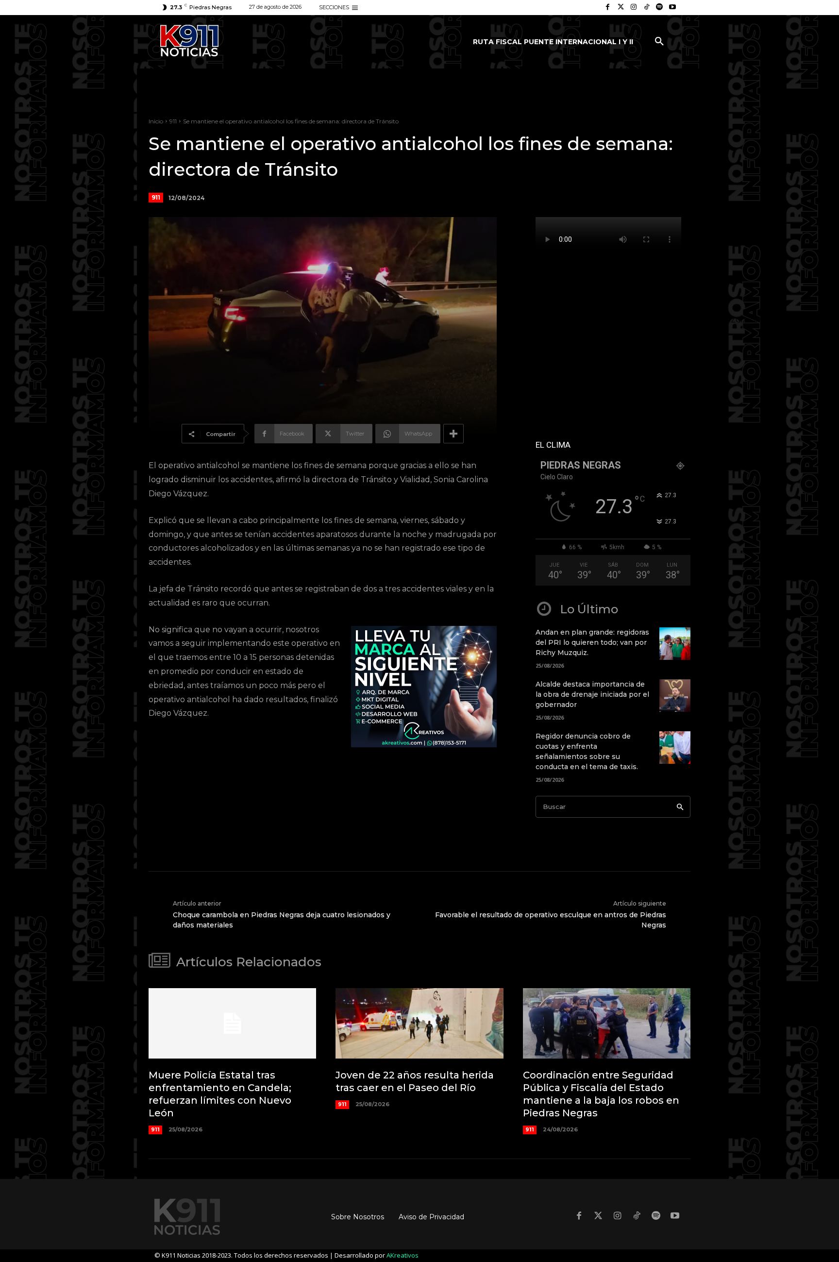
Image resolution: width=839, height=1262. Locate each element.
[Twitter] (620, 7)
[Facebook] (607, 7)
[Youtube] (672, 7)
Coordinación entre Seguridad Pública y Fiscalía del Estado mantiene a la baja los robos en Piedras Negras (601, 1094)
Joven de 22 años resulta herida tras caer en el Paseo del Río (415, 1081)
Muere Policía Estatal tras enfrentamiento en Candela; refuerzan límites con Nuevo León (220, 1094)
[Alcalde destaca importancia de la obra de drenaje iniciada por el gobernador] (674, 695)
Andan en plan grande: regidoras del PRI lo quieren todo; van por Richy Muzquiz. (592, 642)
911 (173, 121)
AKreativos (402, 1255)
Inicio (156, 121)
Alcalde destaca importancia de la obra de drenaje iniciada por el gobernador (592, 694)
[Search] (680, 807)
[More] (453, 433)
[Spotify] (659, 7)
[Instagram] (633, 7)
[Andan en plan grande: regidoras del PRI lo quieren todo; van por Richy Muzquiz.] (674, 643)
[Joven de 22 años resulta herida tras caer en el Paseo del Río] (419, 1023)
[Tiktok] (646, 7)
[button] (659, 41)
